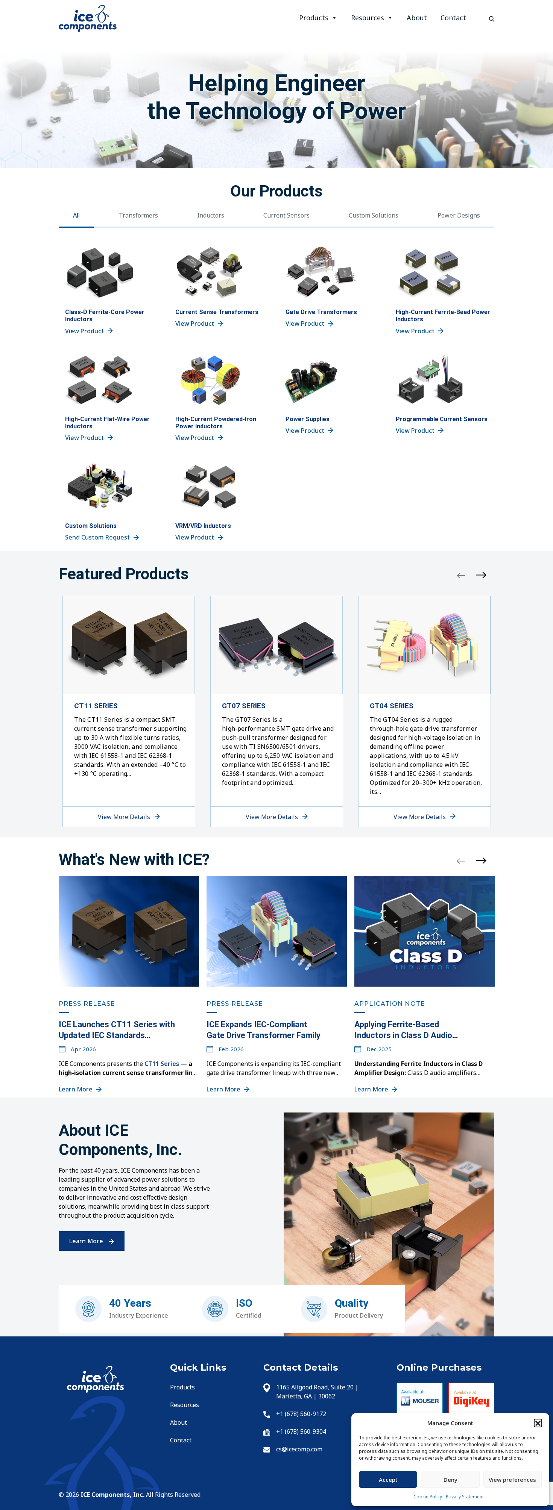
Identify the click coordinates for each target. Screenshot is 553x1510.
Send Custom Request (97, 537)
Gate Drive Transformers (321, 312)
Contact (453, 17)
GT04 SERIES (391, 705)
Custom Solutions (373, 215)
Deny (450, 1479)
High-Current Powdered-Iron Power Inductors (215, 423)
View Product (84, 331)
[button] (538, 1423)
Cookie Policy (427, 1496)
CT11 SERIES (96, 705)
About (417, 17)
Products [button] (313, 17)
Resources (184, 1405)
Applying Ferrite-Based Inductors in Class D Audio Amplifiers (403, 1035)
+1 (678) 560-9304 (301, 1431)
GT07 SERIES (244, 705)
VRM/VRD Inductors (203, 525)
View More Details (125, 817)
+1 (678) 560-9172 (301, 1414)
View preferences (512, 1479)
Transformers (138, 215)
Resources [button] (367, 17)
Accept (388, 1479)
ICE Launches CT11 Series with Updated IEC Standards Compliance (117, 1035)
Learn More (76, 1089)
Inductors (210, 215)
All (76, 215)
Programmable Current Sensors (442, 419)
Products (182, 1387)
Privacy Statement (465, 1496)
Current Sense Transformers (216, 312)
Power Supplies (308, 419)
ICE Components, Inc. (111, 1494)
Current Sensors (286, 215)
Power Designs (459, 215)
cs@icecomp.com (299, 1449)
